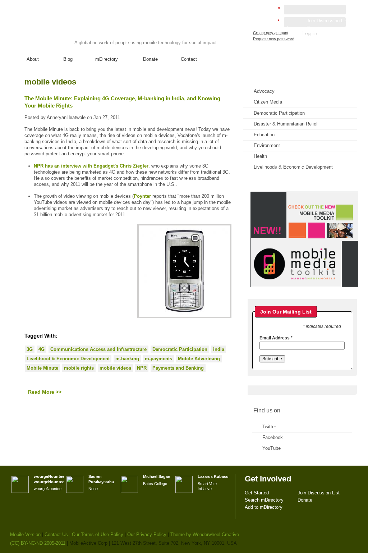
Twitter (269, 426)
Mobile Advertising (199, 358)
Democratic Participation (179, 349)
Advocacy (264, 91)
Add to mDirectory (275, 35)
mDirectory (106, 59)
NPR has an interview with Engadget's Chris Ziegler (91, 166)
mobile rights (79, 368)
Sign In (341, 41)
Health (260, 156)
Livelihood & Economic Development (68, 358)
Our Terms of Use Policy (97, 534)
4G (41, 349)
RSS (341, 88)
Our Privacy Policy (146, 534)
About (33, 59)
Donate (150, 59)
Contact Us (56, 534)
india (218, 349)
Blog (68, 59)
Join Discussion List (328, 20)
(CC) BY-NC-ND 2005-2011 (37, 543)
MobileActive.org (66, 28)
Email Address (276, 338)
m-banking (127, 358)
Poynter (142, 196)
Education (264, 134)
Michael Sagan (156, 476)
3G (30, 349)
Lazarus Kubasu (213, 476)
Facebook (272, 437)
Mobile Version (25, 534)
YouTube (271, 448)
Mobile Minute (42, 368)
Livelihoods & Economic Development (293, 167)
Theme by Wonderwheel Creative (204, 534)
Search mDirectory (275, 28)
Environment (267, 145)
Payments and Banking (178, 368)
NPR (142, 368)
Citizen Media (268, 102)
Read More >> (44, 392)
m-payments (158, 358)
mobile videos (115, 368)
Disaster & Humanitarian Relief (286, 124)
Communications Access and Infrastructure (98, 349)
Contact (189, 59)
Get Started (268, 20)
